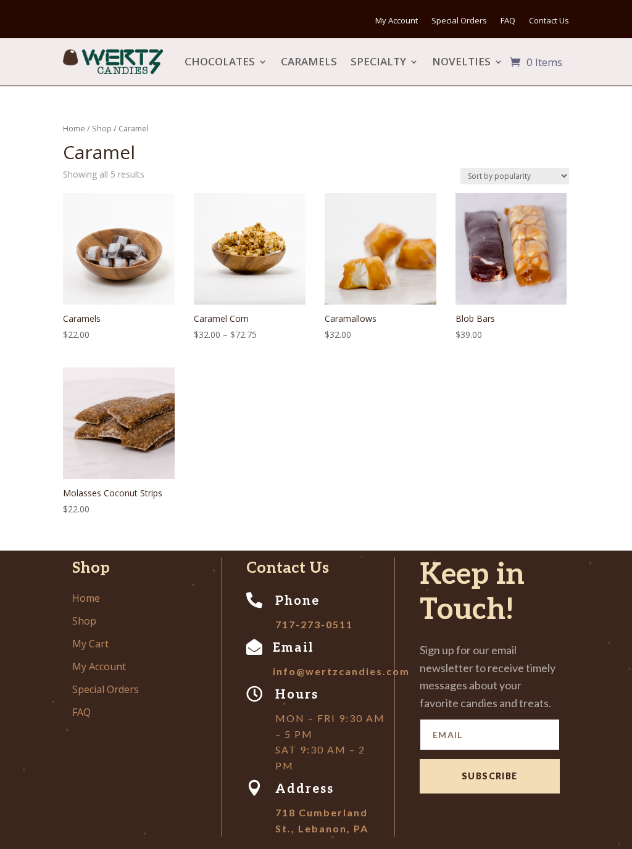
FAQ (508, 23)
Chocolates (220, 61)
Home (74, 128)
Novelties (461, 61)
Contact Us (549, 23)
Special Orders (459, 23)
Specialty (378, 61)
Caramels (309, 61)
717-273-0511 (314, 624)
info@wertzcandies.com (341, 671)
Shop (102, 128)
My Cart (90, 643)
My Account (396, 23)
